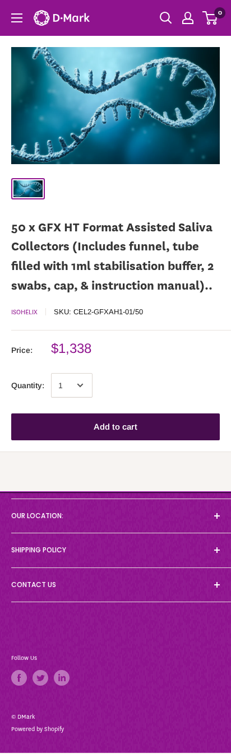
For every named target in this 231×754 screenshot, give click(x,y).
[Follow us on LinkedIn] (62, 678)
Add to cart (115, 426)
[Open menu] (16, 17)
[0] (211, 18)
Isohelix (24, 312)
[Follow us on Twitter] (40, 678)
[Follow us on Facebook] (19, 678)
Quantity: (27, 385)
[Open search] (166, 18)
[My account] (187, 18)
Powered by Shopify (37, 729)
